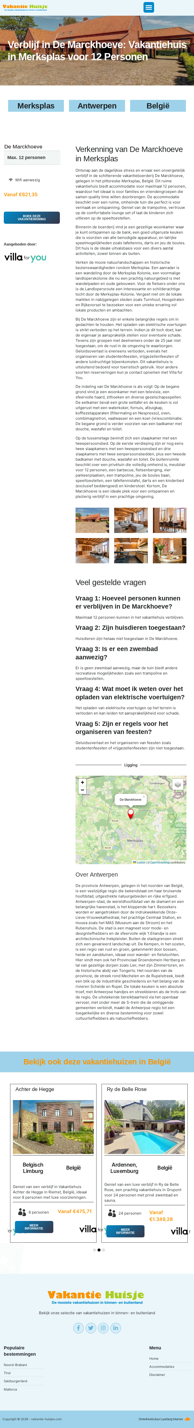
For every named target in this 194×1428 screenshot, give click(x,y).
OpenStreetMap (160, 862)
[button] (148, 7)
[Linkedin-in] (115, 1328)
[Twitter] (91, 1328)
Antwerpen (104, 874)
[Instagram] (103, 1328)
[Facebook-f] (78, 1328)
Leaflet (140, 862)
